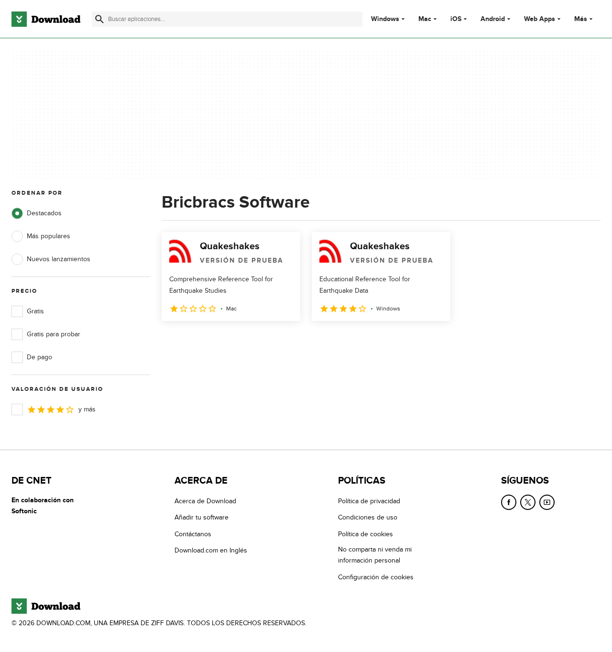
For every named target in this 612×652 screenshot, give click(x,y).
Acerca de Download (205, 501)
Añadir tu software (202, 517)
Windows (385, 19)
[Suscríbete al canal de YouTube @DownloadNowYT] (547, 502)
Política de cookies (365, 534)
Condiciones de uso (367, 517)
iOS (455, 19)
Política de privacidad (369, 501)
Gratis (35, 311)
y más (87, 409)
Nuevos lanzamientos (58, 259)
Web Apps (539, 19)
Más (580, 19)
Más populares (48, 236)
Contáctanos (193, 534)
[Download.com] (45, 19)
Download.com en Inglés (211, 550)
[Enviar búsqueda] (99, 19)
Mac (424, 19)
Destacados (44, 213)
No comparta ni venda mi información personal (375, 554)
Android (493, 19)
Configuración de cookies (376, 577)
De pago (39, 357)
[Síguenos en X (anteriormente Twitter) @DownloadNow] (528, 502)
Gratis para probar (53, 334)
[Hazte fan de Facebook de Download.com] (508, 502)
